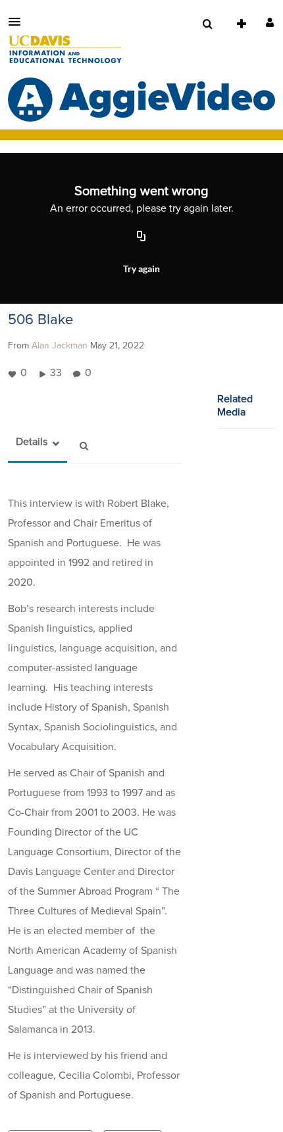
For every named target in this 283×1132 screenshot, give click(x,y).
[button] (18, 21)
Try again (141, 268)
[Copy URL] (141, 236)
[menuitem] (207, 24)
